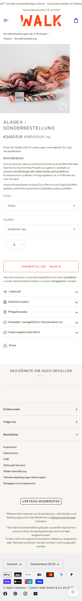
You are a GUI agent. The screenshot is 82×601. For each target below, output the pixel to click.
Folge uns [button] (9, 421)
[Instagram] (25, 594)
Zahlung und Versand (63, 517)
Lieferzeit (14, 291)
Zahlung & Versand (14, 465)
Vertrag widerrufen (41, 501)
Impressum (10, 447)
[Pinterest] (15, 594)
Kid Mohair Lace (17, 229)
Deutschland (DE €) (43, 564)
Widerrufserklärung (14, 471)
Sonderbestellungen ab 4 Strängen (25, 33)
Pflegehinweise (17, 311)
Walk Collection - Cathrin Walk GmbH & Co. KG (36, 587)
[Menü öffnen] (9, 20)
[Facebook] (5, 594)
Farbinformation (18, 301)
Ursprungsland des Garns (24, 332)
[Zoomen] (8, 105)
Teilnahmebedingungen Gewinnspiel (24, 477)
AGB (6, 459)
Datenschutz (10, 453)
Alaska (11, 205)
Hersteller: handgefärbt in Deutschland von (35, 322)
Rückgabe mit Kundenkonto (19, 483)
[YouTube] (35, 594)
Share (12, 345)
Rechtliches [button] (10, 434)
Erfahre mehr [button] (11, 409)
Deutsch (12, 564)
